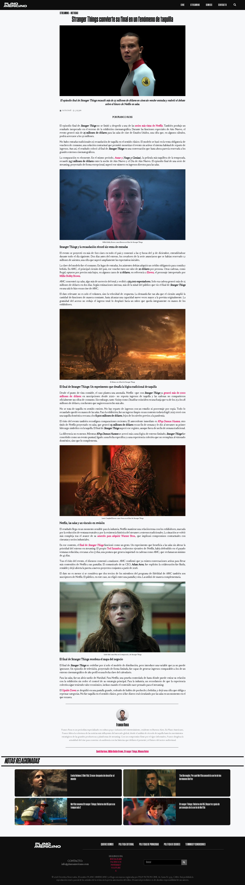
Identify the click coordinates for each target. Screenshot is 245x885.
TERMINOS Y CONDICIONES (195, 844)
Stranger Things (130, 751)
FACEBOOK (115, 862)
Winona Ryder (143, 751)
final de (92, 545)
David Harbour (101, 751)
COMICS (209, 5)
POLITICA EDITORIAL (126, 844)
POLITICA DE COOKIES (172, 844)
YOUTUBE (115, 868)
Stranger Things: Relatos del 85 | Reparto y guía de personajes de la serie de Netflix (199, 806)
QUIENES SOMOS (107, 844)
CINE (182, 5)
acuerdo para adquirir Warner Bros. (116, 536)
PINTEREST (116, 865)
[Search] (184, 862)
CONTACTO (222, 5)
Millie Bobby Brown (70, 276)
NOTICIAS (74, 13)
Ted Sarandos (114, 548)
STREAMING (195, 5)
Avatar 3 (118, 158)
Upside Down (69, 690)
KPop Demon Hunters (169, 421)
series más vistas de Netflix (149, 126)
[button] (234, 4)
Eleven (150, 272)
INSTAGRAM (116, 859)
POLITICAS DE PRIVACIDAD (149, 844)
